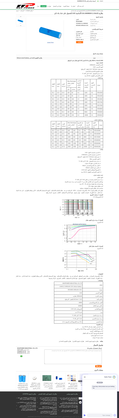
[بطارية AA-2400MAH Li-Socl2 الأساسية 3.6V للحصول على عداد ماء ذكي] (50, 33)
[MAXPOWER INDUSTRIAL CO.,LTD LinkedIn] (80, 403)
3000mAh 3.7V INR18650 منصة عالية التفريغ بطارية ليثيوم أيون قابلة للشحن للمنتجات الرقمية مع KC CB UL (48, 399)
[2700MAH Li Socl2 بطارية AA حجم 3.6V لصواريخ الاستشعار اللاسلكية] (47, 378)
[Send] (84, 415)
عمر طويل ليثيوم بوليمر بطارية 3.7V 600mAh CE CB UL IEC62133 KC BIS (69, 403)
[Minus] (85, 377)
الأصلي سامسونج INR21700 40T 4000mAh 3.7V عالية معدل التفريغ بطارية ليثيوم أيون (48, 408)
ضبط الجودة (66, 6)
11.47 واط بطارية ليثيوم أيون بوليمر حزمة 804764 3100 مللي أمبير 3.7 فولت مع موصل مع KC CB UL (69, 399)
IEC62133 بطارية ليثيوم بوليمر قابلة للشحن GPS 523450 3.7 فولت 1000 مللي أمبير (69, 411)
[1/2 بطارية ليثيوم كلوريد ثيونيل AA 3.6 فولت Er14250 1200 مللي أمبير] (59, 378)
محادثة (79, 42)
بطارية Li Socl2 (29, 10)
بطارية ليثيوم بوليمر (72, 394)
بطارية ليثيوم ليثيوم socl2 (92, 341)
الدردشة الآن (80, 6)
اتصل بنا (73, 6)
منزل (38, 6)
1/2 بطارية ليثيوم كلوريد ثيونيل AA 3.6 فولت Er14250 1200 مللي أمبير (60, 386)
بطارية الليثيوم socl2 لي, (65, 341)
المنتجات (43, 6)
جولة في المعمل (57, 6)
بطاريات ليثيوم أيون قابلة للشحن (47, 394)
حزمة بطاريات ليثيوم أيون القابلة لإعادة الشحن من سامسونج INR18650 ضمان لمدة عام (48, 404)
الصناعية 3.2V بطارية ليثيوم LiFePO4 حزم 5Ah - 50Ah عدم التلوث (27, 403)
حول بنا (49, 6)
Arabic (101, 1)
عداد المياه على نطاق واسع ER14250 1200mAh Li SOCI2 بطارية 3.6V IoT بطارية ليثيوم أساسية (72, 387)
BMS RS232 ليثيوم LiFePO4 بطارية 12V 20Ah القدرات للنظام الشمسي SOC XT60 (27, 399)
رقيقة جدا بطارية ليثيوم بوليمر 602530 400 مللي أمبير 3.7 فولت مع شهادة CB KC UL (68, 407)
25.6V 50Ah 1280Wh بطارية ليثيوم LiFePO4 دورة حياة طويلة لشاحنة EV (28, 406)
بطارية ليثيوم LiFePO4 (29, 394)
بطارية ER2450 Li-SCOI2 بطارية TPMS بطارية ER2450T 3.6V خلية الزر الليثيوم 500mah (35, 387)
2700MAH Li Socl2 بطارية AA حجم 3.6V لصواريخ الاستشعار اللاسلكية (48, 386)
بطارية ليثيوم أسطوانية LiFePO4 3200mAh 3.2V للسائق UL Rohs (28, 409)
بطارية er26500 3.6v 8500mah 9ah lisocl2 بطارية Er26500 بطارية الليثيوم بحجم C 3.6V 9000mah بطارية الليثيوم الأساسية (22, 388)
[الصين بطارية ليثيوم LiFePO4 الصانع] (26, 5)
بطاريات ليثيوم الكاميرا (78, 341)
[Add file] (115, 415)
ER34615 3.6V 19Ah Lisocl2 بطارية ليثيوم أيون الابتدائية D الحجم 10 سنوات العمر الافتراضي (48, 413)
